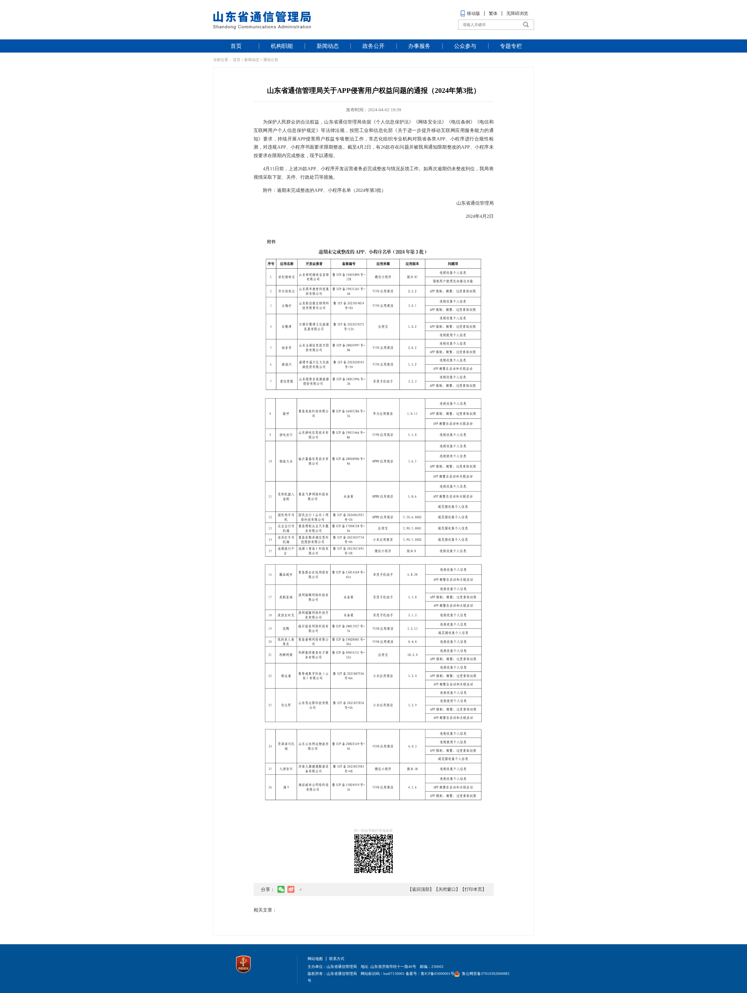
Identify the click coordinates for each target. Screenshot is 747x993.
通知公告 (270, 60)
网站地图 (315, 959)
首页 (236, 46)
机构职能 (282, 46)
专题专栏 (511, 46)
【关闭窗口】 (447, 889)
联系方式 (336, 959)
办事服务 (419, 46)
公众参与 (465, 46)
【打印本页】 (473, 889)
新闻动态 (328, 46)
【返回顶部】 (421, 889)
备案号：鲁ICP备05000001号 (430, 973)
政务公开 (373, 46)
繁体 (493, 13)
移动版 (473, 13)
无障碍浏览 (517, 13)
